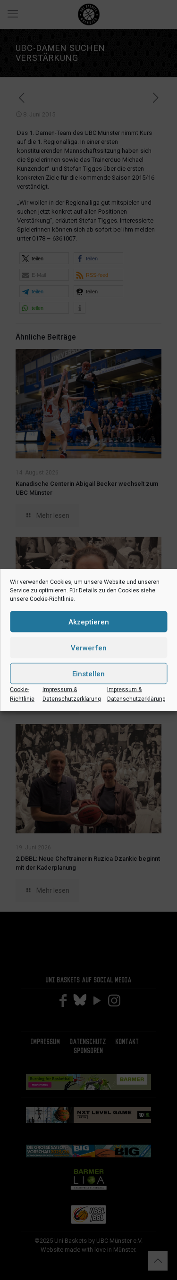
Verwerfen (89, 647)
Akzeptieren (88, 621)
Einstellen (88, 673)
